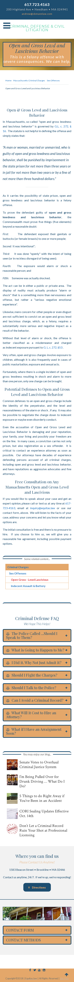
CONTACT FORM (20, 930)
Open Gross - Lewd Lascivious (29, 579)
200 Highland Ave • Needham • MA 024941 (37, 9)
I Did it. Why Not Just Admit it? (36, 663)
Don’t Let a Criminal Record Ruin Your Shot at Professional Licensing (43, 831)
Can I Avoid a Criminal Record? (37, 700)
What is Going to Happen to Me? (37, 650)
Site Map (64, 978)
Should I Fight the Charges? (34, 675)
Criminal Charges (18, 567)
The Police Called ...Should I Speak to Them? (31, 635)
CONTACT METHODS (23, 940)
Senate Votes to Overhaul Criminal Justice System (39, 764)
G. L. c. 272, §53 (52, 347)
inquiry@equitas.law (42, 508)
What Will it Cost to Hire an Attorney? (31, 715)
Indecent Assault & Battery (28, 586)
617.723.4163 (37, 4)
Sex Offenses (17, 573)
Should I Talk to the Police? (33, 688)
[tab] (37, 635)
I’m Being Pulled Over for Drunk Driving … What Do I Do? (42, 782)
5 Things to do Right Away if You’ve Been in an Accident (41, 798)
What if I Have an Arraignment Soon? (33, 731)
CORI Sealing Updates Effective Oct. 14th (44, 813)
